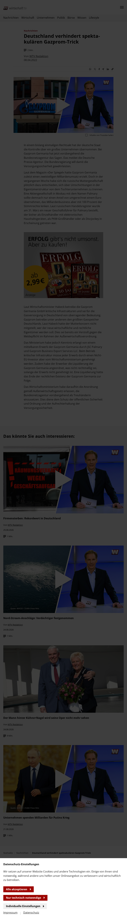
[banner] (63, 458)
